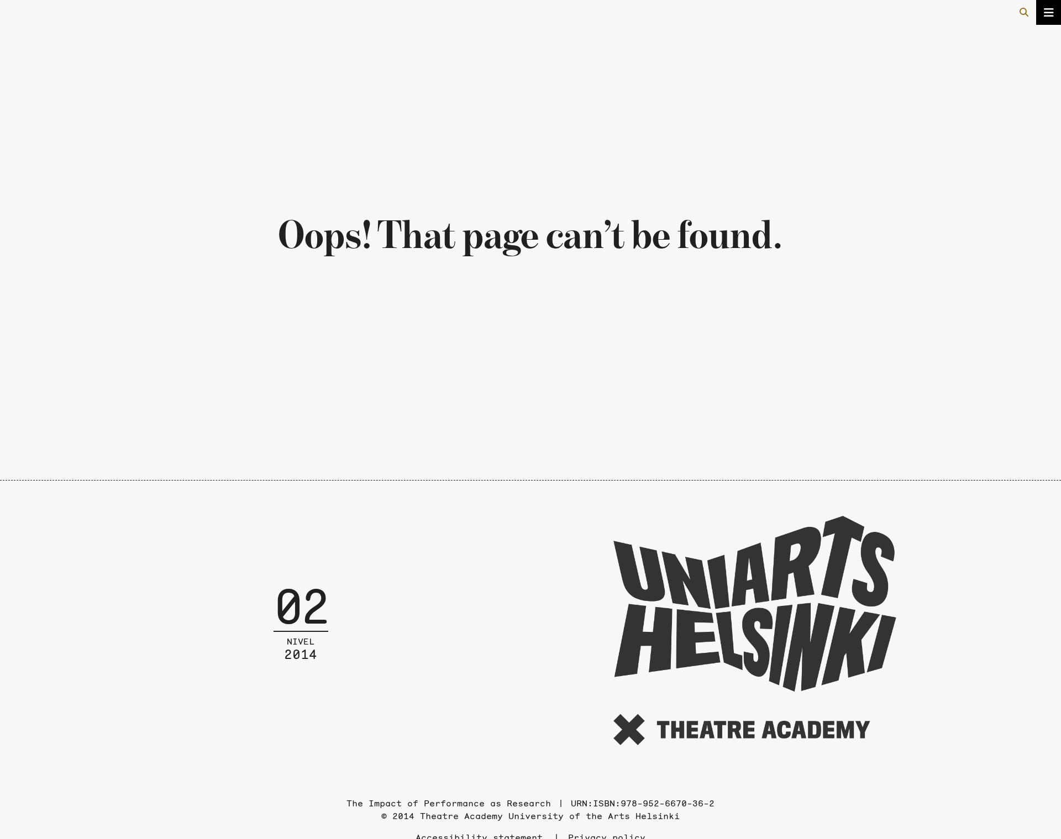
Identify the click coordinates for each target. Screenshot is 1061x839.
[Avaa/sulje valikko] (1048, 12)
